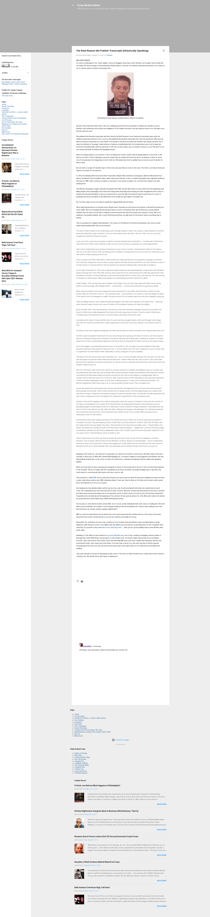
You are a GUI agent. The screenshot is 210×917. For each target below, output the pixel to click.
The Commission (80, 726)
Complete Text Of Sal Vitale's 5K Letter (88, 730)
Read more (162, 804)
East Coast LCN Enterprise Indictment (15, 134)
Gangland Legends (81, 763)
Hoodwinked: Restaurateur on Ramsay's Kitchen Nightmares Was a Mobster (10, 150)
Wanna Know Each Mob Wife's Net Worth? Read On (12, 214)
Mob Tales (78, 755)
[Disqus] (120, 613)
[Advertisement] (120, 29)
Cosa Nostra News (88, 5)
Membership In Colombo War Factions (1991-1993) (92, 732)
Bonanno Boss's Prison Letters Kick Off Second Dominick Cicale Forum (106, 836)
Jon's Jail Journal (80, 759)
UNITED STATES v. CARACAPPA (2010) (90, 718)
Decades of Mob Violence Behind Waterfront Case (97, 862)
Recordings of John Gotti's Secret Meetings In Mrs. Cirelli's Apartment (14, 83)
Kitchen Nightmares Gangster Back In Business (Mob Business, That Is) (106, 811)
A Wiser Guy (79, 769)
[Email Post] (82, 582)
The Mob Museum (80, 773)
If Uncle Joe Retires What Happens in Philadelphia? (97, 785)
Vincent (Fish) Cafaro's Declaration (14, 118)
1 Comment (108, 55)
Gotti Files (78, 724)
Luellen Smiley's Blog (82, 757)
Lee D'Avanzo (79, 716)
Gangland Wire (79, 767)
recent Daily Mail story (116, 535)
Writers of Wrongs (80, 753)
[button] (163, 51)
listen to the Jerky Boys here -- (112, 527)
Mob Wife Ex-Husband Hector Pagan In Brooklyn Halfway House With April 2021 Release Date (13, 275)
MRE (95, 478)
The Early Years (7, 96)
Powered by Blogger (122, 740)
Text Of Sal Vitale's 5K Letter (12, 122)
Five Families (79, 720)
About (76, 714)
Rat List (77, 734)
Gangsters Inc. (79, 761)
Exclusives (78, 722)
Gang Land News (80, 771)
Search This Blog (80, 728)
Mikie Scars (78, 736)
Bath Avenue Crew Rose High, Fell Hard (92, 887)
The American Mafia (81, 765)
